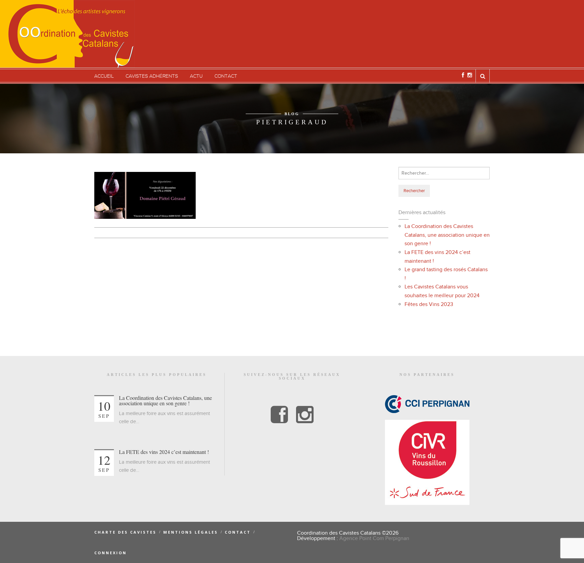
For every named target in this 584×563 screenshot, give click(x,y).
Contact (226, 76)
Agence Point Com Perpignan (374, 538)
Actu (196, 76)
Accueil (104, 76)
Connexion (110, 552)
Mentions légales (190, 532)
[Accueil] (67, 34)
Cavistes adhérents (152, 76)
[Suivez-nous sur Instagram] (469, 75)
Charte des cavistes (125, 532)
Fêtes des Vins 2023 (429, 304)
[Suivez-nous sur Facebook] (463, 75)
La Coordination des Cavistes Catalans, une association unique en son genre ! (447, 235)
